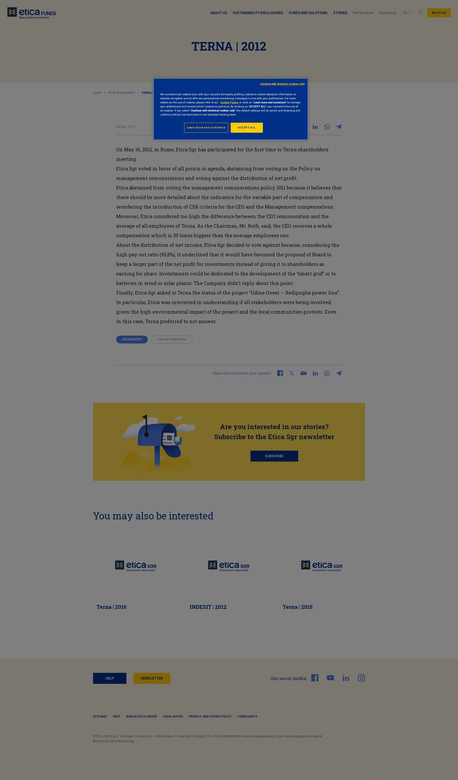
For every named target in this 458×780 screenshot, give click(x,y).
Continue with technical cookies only (282, 83)
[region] (230, 109)
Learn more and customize (206, 127)
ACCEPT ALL (246, 127)
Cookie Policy (229, 102)
